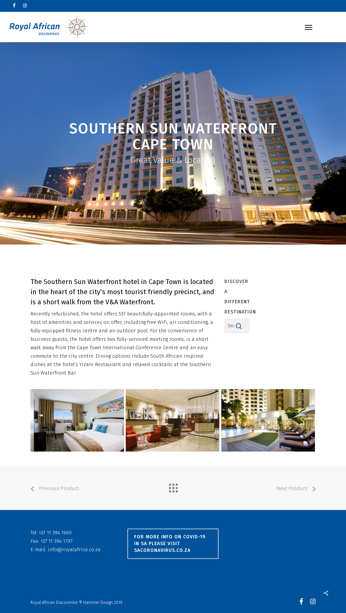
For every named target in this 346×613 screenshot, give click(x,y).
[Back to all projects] (173, 486)
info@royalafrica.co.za (74, 549)
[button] (308, 27)
